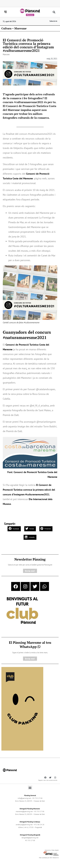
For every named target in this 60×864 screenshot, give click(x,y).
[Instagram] (25, 586)
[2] (22, 708)
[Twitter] (34, 586)
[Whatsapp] (44, 586)
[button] (54, 12)
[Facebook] (15, 586)
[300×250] (22, 611)
